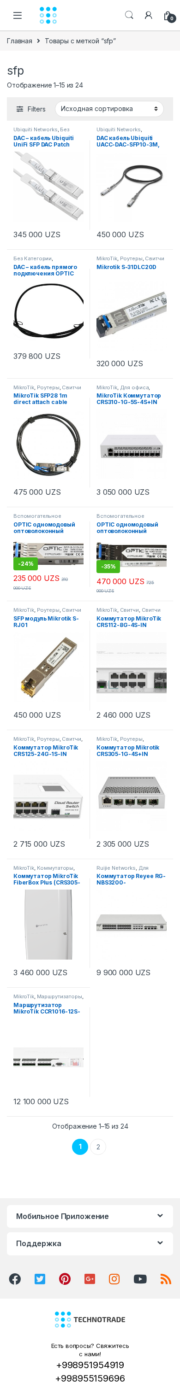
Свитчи (154, 258)
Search (129, 15)
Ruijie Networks (116, 868)
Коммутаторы (55, 868)
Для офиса (134, 387)
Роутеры (131, 258)
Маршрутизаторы (59, 996)
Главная (19, 41)
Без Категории (32, 258)
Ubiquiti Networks (35, 129)
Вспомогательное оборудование (37, 519)
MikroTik (106, 258)
